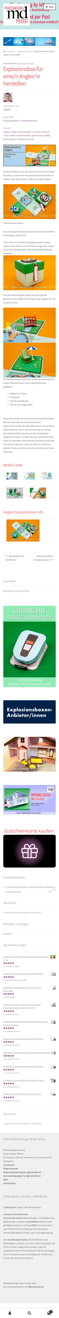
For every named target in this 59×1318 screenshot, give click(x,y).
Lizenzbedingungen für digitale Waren (22, 1175)
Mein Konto (10, 1313)
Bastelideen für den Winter (15, 558)
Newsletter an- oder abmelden (16, 590)
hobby (47, 135)
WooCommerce (36, 1286)
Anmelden (7, 933)
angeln (6, 131)
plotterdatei (9, 139)
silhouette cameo (25, 139)
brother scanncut (40, 131)
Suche (29, 1313)
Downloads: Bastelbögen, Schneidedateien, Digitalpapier (30, 887)
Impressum (8, 1164)
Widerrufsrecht (10, 1168)
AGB (5, 1179)
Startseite (10, 51)
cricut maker (9, 135)
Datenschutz (9, 1183)
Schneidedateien (29, 120)
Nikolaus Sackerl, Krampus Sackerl (44, 558)
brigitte (7, 109)
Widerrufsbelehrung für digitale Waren (22, 1172)
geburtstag (37, 135)
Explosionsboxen (24, 51)
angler (14, 131)
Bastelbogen (25, 131)
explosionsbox (24, 135)
